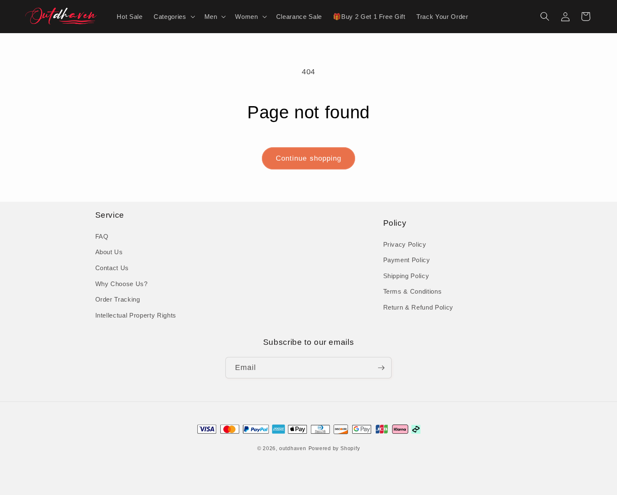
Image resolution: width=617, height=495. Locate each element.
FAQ (102, 236)
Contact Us (112, 267)
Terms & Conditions (412, 291)
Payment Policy (406, 259)
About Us (109, 251)
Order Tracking (117, 299)
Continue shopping (309, 158)
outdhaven (292, 448)
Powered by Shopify (334, 448)
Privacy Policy (404, 244)
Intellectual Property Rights (135, 315)
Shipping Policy (406, 275)
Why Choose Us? (121, 283)
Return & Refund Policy (418, 307)
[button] (173, 16)
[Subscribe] (381, 368)
